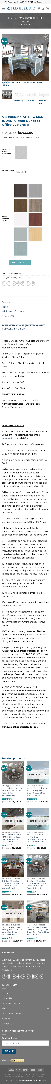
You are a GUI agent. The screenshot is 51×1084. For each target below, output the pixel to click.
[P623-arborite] (20, 249)
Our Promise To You (12, 1013)
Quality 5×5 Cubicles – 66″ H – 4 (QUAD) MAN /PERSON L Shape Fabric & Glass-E (37, 884)
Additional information (13, 311)
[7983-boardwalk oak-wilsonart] (35, 190)
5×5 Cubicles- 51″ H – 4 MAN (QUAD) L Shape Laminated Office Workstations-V (12, 930)
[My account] (43, 8)
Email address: (9, 1038)
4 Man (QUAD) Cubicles (30, 18)
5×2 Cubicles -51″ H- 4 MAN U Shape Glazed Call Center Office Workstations (11, 838)
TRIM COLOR (8, 170)
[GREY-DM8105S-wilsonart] (20, 234)
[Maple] (35, 234)
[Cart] (47, 8)
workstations (8, 438)
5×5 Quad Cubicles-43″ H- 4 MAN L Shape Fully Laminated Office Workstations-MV (13, 884)
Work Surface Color (5, 218)
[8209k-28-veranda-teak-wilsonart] (35, 205)
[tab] (25, 302)
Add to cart (19, 262)
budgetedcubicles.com (34, 1080)
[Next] (44, 60)
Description (8, 302)
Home (10, 18)
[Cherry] (35, 219)
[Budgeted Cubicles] (21, 8)
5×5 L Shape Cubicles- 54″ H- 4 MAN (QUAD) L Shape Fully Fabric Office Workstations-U (38, 930)
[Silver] (20, 152)
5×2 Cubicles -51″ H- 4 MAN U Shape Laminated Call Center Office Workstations (37, 838)
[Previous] (6, 60)
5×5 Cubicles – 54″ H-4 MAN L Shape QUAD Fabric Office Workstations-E (12, 791)
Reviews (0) (8, 316)
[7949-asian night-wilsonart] (20, 190)
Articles (6, 1018)
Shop (4, 1008)
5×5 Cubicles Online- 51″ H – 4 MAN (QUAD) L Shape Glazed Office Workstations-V (37, 791)
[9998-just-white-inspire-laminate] (20, 219)
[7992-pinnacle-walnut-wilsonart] (20, 205)
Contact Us (7, 1023)
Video (5, 307)
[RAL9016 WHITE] (20, 171)
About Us (7, 998)
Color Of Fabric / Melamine (6, 151)
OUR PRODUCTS (11, 1003)
